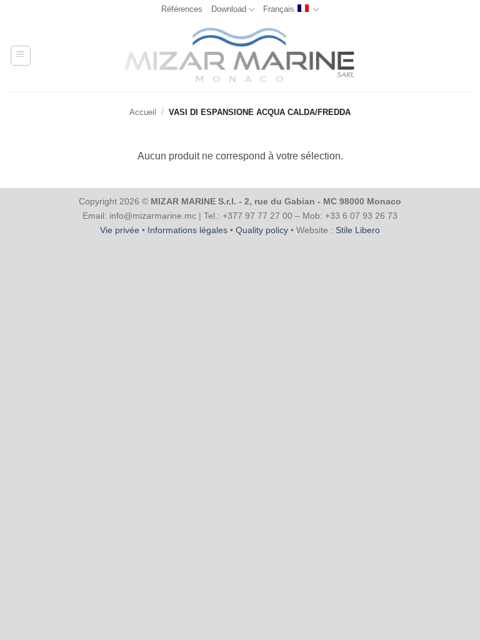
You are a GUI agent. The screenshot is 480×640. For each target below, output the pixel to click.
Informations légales (188, 230)
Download (228, 9)
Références (181, 9)
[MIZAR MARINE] (240, 55)
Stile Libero (358, 230)
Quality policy (262, 230)
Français (278, 9)
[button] (21, 56)
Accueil (142, 112)
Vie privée (119, 230)
